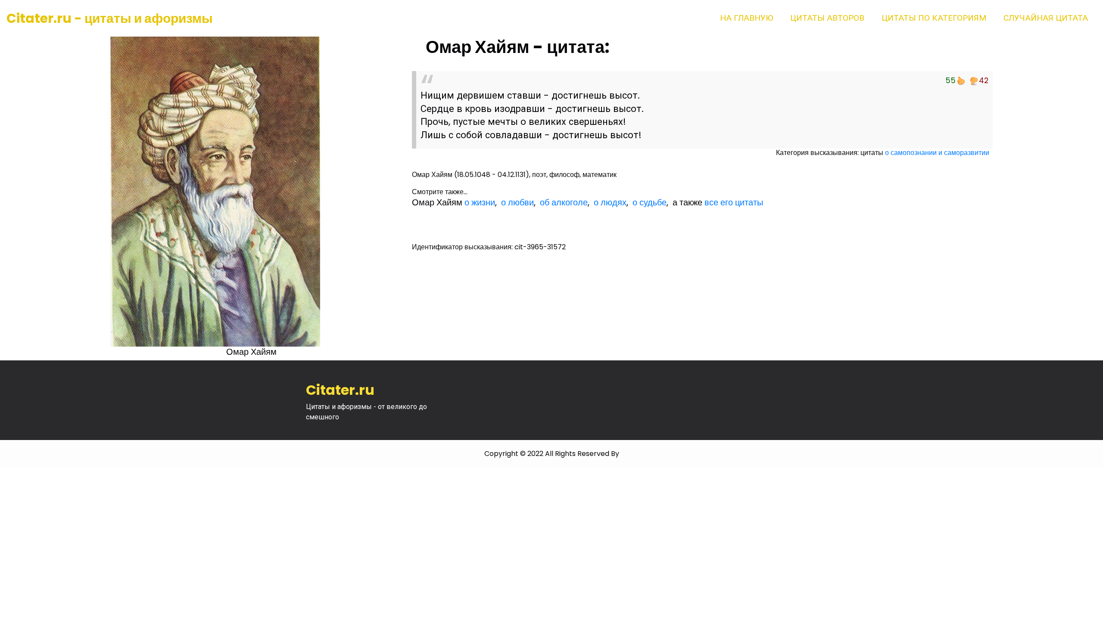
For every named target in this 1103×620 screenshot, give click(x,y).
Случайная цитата (1045, 18)
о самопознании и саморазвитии (937, 153)
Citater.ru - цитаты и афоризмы (109, 18)
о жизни (479, 202)
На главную (746, 18)
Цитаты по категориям (934, 18)
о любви (517, 202)
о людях (610, 202)
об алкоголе (564, 202)
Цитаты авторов (827, 18)
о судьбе (650, 202)
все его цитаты (733, 202)
